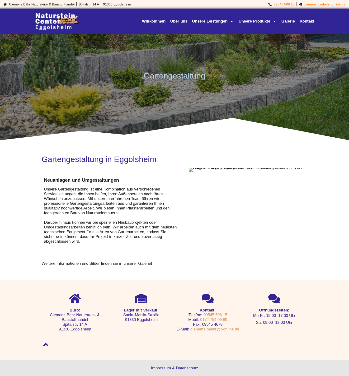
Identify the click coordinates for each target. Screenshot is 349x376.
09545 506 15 (284, 4)
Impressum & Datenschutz (174, 368)
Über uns (178, 21)
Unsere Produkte (254, 21)
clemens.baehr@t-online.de (324, 4)
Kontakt (307, 21)
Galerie (288, 21)
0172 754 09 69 (213, 319)
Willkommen (153, 21)
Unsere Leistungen (209, 21)
